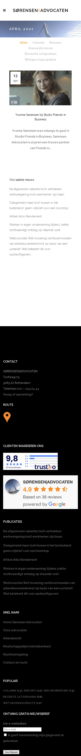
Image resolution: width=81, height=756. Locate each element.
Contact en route (15, 662)
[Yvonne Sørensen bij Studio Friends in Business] (40, 88)
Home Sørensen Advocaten (22, 622)
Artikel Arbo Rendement (25, 216)
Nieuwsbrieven (59, 690)
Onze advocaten (15, 630)
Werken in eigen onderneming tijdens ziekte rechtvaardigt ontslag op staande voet (34, 571)
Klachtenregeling (15, 654)
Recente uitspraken (23, 696)
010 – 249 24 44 (28, 388)
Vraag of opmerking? (18, 394)
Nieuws (33, 690)
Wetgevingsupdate (22, 702)
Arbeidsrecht (12, 638)
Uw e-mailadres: (15, 723)
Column (12, 690)
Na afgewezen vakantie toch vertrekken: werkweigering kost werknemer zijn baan (32, 534)
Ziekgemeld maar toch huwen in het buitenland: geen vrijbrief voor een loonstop (37, 548)
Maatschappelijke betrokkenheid (26, 646)
